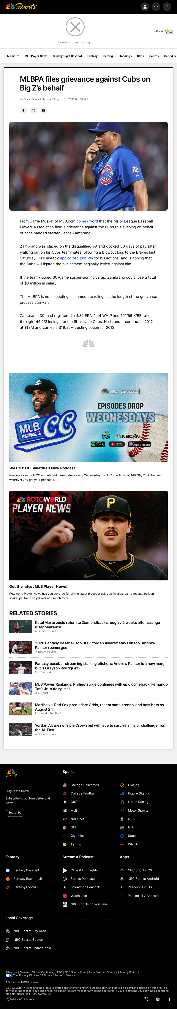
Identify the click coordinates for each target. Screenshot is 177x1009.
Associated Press (46, 631)
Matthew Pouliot (45, 651)
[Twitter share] (33, 110)
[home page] (21, 6)
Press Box (94, 972)
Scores (154, 56)
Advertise (11, 972)
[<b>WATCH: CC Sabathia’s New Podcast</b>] (88, 417)
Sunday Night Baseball (67, 56)
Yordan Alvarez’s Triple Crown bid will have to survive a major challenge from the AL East (100, 727)
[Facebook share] (23, 110)
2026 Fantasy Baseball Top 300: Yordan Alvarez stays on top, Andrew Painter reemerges (95, 645)
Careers (24, 972)
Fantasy (92, 56)
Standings (125, 56)
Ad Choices (110, 972)
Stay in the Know (17, 791)
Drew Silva (30, 99)
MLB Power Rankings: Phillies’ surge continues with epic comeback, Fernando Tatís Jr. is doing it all (101, 686)
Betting (108, 56)
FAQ (59, 972)
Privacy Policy (128, 972)
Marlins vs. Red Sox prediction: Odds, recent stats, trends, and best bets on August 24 (99, 707)
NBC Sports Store (75, 972)
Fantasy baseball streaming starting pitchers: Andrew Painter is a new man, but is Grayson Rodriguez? (99, 665)
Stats (140, 56)
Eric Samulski (43, 672)
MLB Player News (36, 56)
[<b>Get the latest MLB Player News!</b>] (88, 535)
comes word (87, 221)
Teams (10, 56)
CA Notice (46, 975)
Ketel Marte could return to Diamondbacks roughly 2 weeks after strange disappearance (97, 624)
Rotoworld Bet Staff (48, 713)
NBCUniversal (29, 982)
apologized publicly (76, 258)
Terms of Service (65, 975)
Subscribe (14, 812)
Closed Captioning (43, 972)
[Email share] (43, 110)
